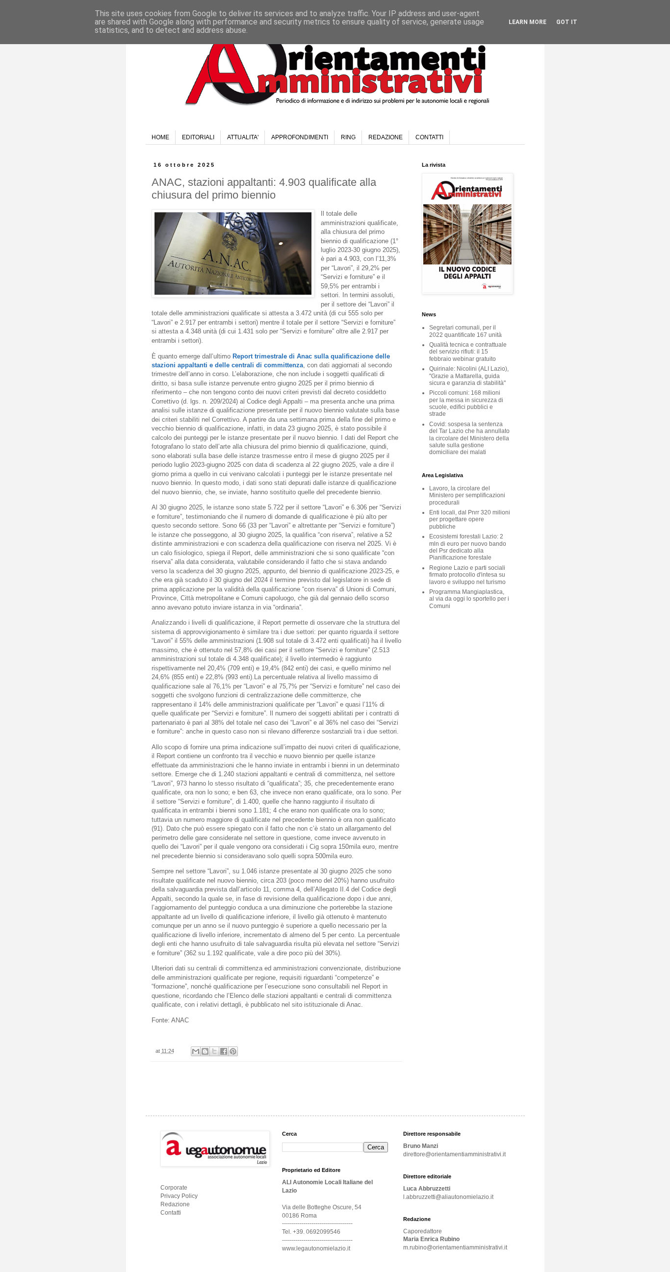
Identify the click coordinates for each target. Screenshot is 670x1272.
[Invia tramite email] (196, 1051)
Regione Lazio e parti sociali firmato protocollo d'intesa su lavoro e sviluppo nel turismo (467, 574)
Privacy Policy (179, 1196)
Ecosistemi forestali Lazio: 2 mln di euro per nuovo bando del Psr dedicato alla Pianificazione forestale (467, 547)
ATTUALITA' (242, 137)
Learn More (527, 22)
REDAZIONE (385, 137)
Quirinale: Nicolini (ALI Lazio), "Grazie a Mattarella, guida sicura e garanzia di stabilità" (469, 375)
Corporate (173, 1187)
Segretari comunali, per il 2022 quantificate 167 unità (465, 331)
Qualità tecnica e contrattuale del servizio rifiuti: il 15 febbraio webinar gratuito (468, 351)
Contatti (170, 1212)
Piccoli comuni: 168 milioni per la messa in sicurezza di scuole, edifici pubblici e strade (466, 403)
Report (371, 986)
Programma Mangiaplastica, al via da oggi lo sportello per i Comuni (469, 599)
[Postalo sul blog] (205, 1051)
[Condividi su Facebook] (224, 1051)
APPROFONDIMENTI (299, 137)
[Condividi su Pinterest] (233, 1051)
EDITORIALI (198, 137)
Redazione (175, 1204)
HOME (160, 137)
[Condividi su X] (214, 1051)
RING (348, 137)
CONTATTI (429, 137)
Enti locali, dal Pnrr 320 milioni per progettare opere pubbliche (469, 519)
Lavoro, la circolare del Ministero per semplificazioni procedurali (467, 495)
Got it (566, 22)
